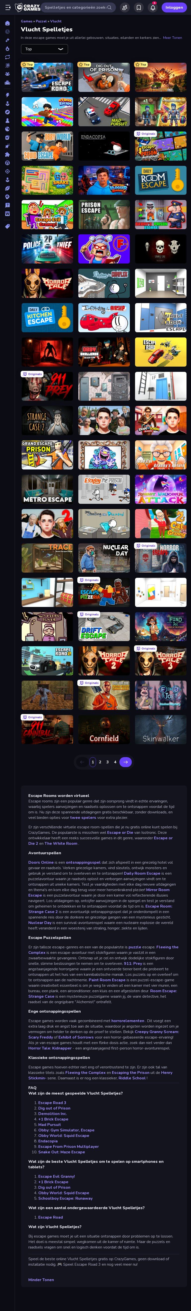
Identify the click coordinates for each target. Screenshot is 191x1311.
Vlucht (55, 21)
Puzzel (41, 21)
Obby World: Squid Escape (63, 1135)
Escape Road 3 (52, 1103)
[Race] (7, 163)
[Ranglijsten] (7, 82)
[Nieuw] (7, 40)
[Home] (7, 23)
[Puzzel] (7, 154)
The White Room (61, 843)
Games (26, 21)
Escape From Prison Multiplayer (68, 1146)
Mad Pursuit (49, 1124)
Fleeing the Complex (85, 1072)
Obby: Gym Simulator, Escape (66, 1130)
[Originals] (7, 65)
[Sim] (7, 180)
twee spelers (83, 817)
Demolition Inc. (52, 1113)
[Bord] (7, 120)
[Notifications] (153, 7)
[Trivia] (7, 205)
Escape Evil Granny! (56, 1176)
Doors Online (41, 862)
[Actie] (7, 95)
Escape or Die (120, 832)
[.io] (7, 129)
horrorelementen (127, 1021)
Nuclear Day (39, 922)
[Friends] (125, 7)
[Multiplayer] (7, 74)
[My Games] (139, 7)
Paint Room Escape (107, 980)
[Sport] (7, 188)
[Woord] (7, 213)
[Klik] (7, 146)
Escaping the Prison (130, 1072)
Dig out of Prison (54, 1108)
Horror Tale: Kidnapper (50, 1048)
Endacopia (48, 1141)
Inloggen (174, 7)
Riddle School (132, 1078)
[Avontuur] (7, 112)
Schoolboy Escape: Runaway (65, 1198)
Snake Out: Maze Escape (61, 1152)
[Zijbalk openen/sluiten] (8, 7)
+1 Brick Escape (53, 1119)
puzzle (135, 947)
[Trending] (7, 48)
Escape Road (50, 1217)
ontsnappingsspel (83, 862)
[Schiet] (7, 171)
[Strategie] (7, 197)
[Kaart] (7, 137)
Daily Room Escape (142, 873)
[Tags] (7, 226)
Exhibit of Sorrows (76, 1037)
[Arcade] (7, 103)
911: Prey (133, 963)
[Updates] (7, 57)
